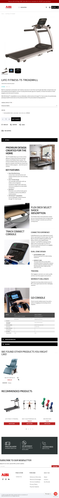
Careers (46, 479)
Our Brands (47, 482)
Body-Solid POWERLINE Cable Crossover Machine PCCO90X (29, 418)
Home (3, 13)
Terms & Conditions (35, 482)
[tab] (29, 140)
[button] (11, 70)
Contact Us (19, 476)
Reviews (7, 344)
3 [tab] (30, 428)
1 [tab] (26, 428)
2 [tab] (28, 428)
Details (7, 140)
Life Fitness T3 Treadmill (11, 418)
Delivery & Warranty (35, 477)
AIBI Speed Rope (47, 418)
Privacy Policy (33, 484)
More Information (10, 339)
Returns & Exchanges (35, 479)
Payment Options (34, 487)
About (45, 477)
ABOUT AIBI (47, 472)
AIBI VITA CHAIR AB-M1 (10, 377)
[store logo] (9, 7)
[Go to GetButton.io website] (55, 496)
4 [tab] (32, 428)
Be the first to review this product (8, 83)
